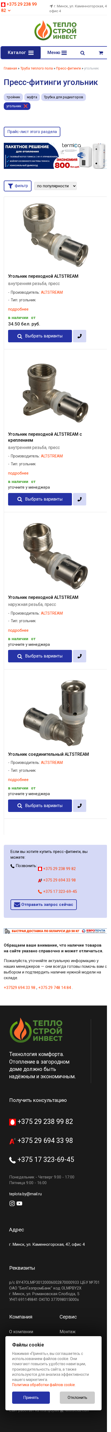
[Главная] (55, 39)
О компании (21, 1331)
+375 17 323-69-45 (59, 891)
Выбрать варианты (44, 336)
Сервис (68, 1317)
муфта (32, 97)
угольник (13, 106)
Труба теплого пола (36, 68)
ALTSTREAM (52, 292)
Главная (10, 68)
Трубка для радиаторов (63, 97)
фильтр (21, 185)
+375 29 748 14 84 (54, 987)
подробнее (18, 309)
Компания (20, 1317)
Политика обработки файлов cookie (43, 1385)
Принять (31, 1397)
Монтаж (68, 1331)
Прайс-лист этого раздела (32, 131)
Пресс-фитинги (68, 68)
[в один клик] (79, 336)
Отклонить (77, 1397)
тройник (13, 97)
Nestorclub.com (77, 1410)
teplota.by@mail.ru (25, 1193)
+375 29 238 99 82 (59, 868)
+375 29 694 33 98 (59, 880)
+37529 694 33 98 (19, 987)
